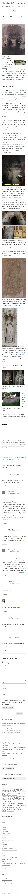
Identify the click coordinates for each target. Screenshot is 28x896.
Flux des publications (7, 880)
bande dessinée (8, 790)
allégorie (4, 788)
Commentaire (6, 665)
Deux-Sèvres (14, 795)
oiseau (15, 799)
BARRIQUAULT (5, 749)
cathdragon (11, 581)
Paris (3, 801)
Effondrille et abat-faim (7, 840)
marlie (10, 617)
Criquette (4, 837)
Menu (14, 10)
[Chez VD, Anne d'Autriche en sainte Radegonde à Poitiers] (13, 384)
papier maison (21, 799)
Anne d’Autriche (14, 386)
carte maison (21, 792)
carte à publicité (17, 793)
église (20, 442)
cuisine (9, 795)
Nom (3, 682)
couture (5, 795)
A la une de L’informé (7, 728)
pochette (17, 801)
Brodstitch (4, 825)
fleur (7, 798)
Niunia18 (4, 853)
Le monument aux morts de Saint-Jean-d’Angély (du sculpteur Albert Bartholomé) (13, 743)
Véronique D (11, 491)
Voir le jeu (21, 572)
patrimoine (17, 444)
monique (4, 747)
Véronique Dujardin (6, 742)
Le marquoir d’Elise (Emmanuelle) (9, 848)
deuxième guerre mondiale (8, 796)
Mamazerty (4, 844)
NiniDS (10, 636)
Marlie (3, 846)
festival (3, 798)
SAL (11, 807)
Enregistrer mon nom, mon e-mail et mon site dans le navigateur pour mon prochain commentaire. (13, 702)
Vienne (22, 446)
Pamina (3, 855)
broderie (19, 789)
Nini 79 (3, 852)
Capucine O (4, 827)
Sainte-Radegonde (16, 100)
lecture (15, 797)
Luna (3, 842)
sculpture (13, 446)
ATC (23, 788)
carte (14, 792)
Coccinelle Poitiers (6, 835)
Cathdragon (4, 829)
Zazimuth (4, 868)
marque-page (22, 798)
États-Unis (9, 811)
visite (4, 810)
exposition (18, 796)
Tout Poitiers (5, 861)
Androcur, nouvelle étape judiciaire (10, 727)
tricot (14, 809)
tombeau (18, 446)
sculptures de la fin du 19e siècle (17, 352)
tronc (19, 143)
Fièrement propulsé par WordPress (10, 893)
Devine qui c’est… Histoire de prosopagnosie (12, 730)
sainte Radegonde (6, 446)
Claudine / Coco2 (6, 833)
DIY (15, 796)
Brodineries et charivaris (7, 824)
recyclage (24, 805)
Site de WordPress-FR (7, 883)
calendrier (10, 792)
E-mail (4, 688)
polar (3, 805)
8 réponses (4, 20)
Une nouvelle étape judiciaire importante (11, 732)
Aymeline (10, 529)
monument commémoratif (8, 799)
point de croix (9, 803)
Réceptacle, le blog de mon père (9, 857)
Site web (4, 694)
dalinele (10, 600)
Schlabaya (9, 92)
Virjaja (3, 867)
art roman (16, 442)
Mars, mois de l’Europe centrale (16, 90)
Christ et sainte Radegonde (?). (15, 305)
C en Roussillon (5, 831)
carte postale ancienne (7, 793)
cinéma (23, 793)
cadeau (4, 792)
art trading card (18, 788)
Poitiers (22, 444)
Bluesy (3, 822)
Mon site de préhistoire (7, 820)
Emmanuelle (11, 473)
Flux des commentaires (7, 882)
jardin (9, 798)
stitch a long (7, 809)
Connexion (4, 878)
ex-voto (13, 444)
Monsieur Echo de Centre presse (9, 850)
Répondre (4, 486)
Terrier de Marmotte (6, 859)
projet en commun (14, 805)
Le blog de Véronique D (14, 3)
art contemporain (9, 788)
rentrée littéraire (5, 807)
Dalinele (4, 839)
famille (23, 796)
